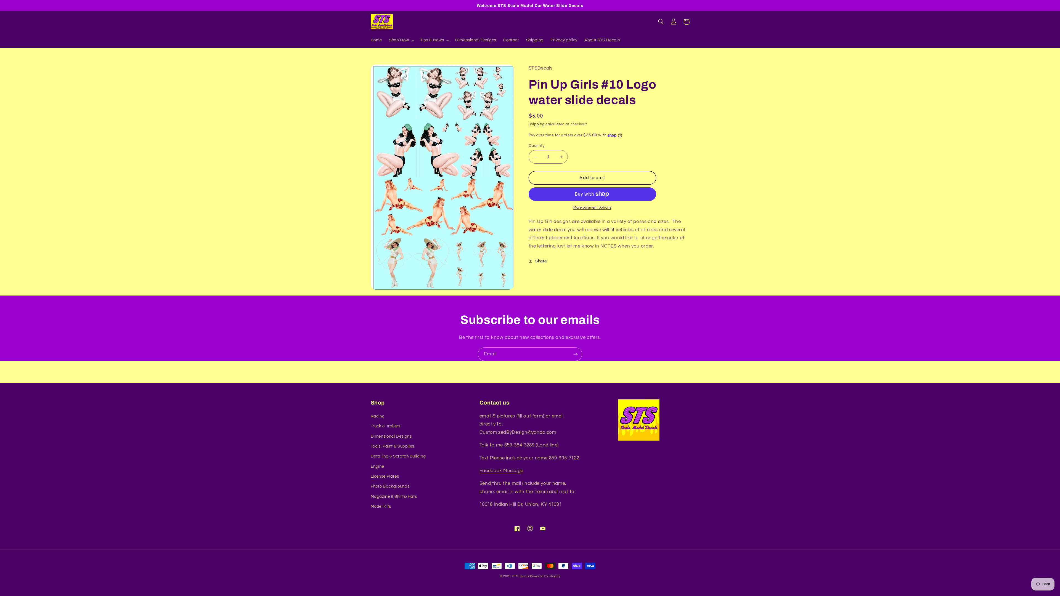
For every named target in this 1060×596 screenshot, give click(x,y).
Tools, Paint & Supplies (393, 446)
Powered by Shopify (545, 576)
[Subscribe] (575, 354)
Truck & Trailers (386, 426)
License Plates (385, 476)
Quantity (537, 146)
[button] (401, 40)
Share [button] (541, 261)
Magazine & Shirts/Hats (394, 496)
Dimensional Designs (391, 436)
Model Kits (381, 506)
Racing (378, 416)
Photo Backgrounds (390, 486)
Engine (377, 466)
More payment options (592, 207)
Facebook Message (501, 470)
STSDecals (520, 576)
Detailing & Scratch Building (398, 456)
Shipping (537, 124)
